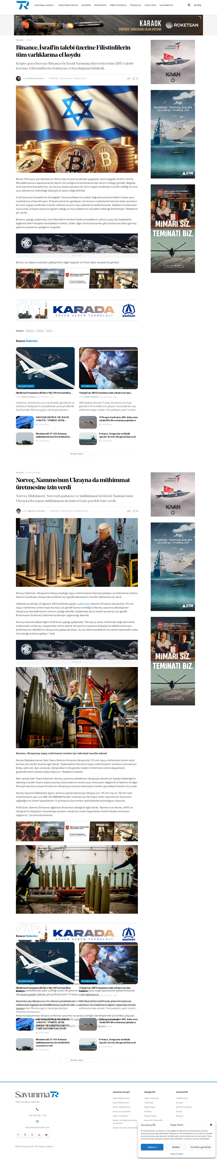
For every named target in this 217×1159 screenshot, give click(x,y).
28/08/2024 (53, 78)
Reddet (176, 1147)
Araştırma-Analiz (68, 5)
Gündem (86, 5)
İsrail (49, 331)
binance (30, 331)
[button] (211, 1124)
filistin (40, 331)
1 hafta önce (43, 424)
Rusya (91, 1026)
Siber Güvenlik (118, 5)
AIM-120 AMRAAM (35, 1026)
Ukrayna (101, 1026)
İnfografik (100, 5)
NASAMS (62, 1026)
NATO (72, 1026)
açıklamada (83, 603)
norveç (81, 1026)
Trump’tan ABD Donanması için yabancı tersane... (106, 393)
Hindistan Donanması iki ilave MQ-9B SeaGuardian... (44, 393)
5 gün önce (107, 397)
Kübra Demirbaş (36, 78)
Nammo (50, 1026)
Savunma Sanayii (44, 5)
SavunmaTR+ (167, 5)
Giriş (198, 5)
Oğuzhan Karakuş (36, 511)
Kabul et (152, 1147)
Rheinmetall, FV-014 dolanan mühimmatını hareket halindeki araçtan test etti (53, 1143)
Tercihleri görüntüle (200, 1147)
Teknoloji (135, 5)
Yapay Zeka (150, 5)
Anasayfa (20, 40)
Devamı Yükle (76, 454)
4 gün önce (44, 397)
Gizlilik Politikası (176, 1153)
